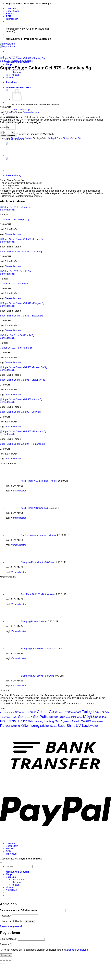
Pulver (5, 726)
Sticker (45, 726)
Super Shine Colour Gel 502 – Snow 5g (20, 412)
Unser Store (12, 11)
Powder (85, 721)
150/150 (3, 712)
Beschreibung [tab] (13, 175)
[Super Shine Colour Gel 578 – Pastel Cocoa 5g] (13, 102)
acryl (12, 712)
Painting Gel (51, 721)
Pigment (65, 721)
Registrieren (6, 955)
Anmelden (30, 921)
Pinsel (75, 721)
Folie (107, 712)
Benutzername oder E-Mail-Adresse (19, 910)
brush (33, 712)
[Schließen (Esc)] (10, 960)
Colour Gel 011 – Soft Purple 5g (16, 348)
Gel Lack (25, 717)
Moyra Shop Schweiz (17, 872)
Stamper (16, 725)
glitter (54, 716)
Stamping (30, 725)
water (94, 726)
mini (73, 716)
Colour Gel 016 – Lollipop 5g (14, 219)
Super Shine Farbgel (22, 61)
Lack (62, 717)
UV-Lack (83, 725)
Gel (8, 61)
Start (2, 61)
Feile (97, 712)
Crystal (58, 712)
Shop (9, 64)
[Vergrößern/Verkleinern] (1, 960)
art (17, 712)
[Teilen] (7, 960)
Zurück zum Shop (21, 109)
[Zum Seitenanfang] (1, 862)
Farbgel (52, 138)
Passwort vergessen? (11, 926)
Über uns (11, 8)
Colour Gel (76, 138)
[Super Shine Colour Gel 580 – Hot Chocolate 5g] (13, 87)
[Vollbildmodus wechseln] (4, 960)
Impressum (12, 19)
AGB (8, 16)
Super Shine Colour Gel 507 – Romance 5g (22, 444)
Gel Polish (41, 717)
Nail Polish (19, 721)
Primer (94, 721)
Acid (8, 712)
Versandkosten (31, 112)
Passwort (5, 915)
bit (28, 712)
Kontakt (10, 13)
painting (38, 721)
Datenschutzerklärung (76, 950)
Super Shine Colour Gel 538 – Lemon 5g (21, 251)
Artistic (22, 712)
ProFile (100, 721)
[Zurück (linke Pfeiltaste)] (1, 963)
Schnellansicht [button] (7, 209)
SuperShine (63, 138)
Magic (68, 717)
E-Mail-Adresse (8, 939)
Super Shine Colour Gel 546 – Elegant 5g (21, 315)
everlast (76, 712)
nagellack (101, 716)
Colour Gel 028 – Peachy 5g (14, 283)
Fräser (3, 717)
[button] (6, 114)
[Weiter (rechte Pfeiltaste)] (4, 963)
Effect (67, 712)
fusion (9, 717)
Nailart (5, 721)
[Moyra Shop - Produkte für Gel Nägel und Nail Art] (7, 45)
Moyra (89, 716)
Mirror (79, 717)
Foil (102, 712)
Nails (30, 721)
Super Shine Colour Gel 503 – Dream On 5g (22, 380)
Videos (9, 887)
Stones (53, 726)
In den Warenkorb (8, 135)
